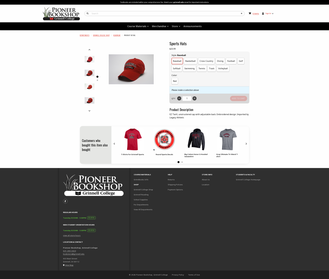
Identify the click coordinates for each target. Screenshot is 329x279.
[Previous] (89, 50)
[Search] (88, 13)
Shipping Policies (175, 184)
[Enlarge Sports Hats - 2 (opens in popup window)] (89, 73)
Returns (171, 179)
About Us (206, 179)
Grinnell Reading (141, 194)
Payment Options (175, 189)
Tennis (201, 68)
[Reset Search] (241, 13)
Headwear (116, 35)
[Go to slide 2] (97, 80)
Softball (177, 68)
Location (205, 184)
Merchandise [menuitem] (159, 26)
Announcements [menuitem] (193, 26)
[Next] (89, 111)
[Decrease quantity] (179, 98)
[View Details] (132, 139)
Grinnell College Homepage (252, 179)
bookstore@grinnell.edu (73, 254)
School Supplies (141, 199)
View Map (69, 265)
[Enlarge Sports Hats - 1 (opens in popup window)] (89, 59)
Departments (84, 35)
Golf (241, 61)
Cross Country (206, 61)
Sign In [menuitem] (268, 13)
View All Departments (143, 209)
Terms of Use (194, 275)
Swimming (189, 68)
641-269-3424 (69, 251)
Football (231, 61)
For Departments (141, 204)
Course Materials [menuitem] (136, 26)
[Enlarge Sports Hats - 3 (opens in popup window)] (89, 87)
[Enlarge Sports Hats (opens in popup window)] (131, 69)
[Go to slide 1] (97, 76)
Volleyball (223, 68)
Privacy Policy (178, 275)
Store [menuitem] (175, 26)
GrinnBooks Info (150, 179)
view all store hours (72, 235)
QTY (173, 98)
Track (211, 68)
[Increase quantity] (195, 98)
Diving (220, 61)
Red (175, 81)
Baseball (177, 61)
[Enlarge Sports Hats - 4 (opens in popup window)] (89, 100)
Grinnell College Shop (101, 35)
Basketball (190, 61)
